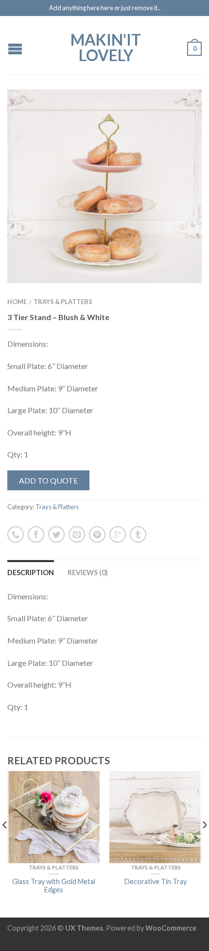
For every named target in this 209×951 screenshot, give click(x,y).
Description (30, 572)
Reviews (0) (88, 572)
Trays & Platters (63, 302)
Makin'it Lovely (105, 46)
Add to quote (48, 480)
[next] (204, 844)
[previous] (5, 844)
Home (17, 302)
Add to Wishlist (177, 113)
